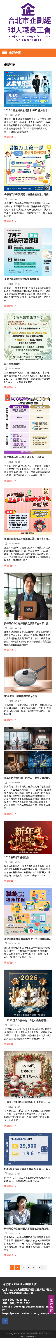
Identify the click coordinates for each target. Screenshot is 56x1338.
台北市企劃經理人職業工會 (35, 1333)
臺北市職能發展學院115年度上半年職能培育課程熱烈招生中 (28, 939)
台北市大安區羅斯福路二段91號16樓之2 (32, 1289)
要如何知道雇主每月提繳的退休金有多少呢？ (27, 538)
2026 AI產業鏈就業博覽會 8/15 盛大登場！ (26, 110)
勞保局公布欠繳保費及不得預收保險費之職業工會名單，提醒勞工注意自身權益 (28, 1228)
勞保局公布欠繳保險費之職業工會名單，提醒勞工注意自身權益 (28, 623)
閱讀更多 (9, 137)
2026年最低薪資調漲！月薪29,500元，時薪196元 (28, 1169)
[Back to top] (52, 1332)
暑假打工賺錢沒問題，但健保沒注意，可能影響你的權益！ (28, 194)
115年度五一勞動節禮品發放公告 (20, 696)
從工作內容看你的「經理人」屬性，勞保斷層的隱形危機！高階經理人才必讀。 (28, 777)
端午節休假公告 (12, 363)
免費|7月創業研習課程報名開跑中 (21, 279)
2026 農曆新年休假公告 (16, 857)
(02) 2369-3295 (20, 1303)
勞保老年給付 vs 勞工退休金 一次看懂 (24, 457)
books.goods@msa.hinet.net (32, 1306)
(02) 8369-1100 (19, 1300)
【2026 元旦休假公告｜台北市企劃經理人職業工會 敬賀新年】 (28, 1020)
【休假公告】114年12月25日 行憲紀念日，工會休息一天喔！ (28, 1102)
